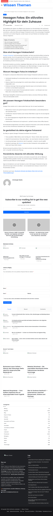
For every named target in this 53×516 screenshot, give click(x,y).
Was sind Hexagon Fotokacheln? (12, 42)
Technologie (6, 444)
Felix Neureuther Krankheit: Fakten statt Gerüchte (37, 467)
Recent (25, 309)
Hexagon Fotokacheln (8, 55)
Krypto (5, 429)
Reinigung (6, 436)
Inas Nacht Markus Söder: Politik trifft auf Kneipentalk (38, 472)
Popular (9, 309)
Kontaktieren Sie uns (47, 511)
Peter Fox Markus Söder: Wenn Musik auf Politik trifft (38, 487)
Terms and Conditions (29, 511)
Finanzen (6, 417)
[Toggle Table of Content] (25, 40)
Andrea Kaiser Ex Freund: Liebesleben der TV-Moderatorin (39, 459)
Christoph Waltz (9, 25)
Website (29, 293)
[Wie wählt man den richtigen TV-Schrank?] (26, 250)
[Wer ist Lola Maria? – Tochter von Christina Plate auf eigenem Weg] (7, 334)
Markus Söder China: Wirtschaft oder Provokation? (38, 482)
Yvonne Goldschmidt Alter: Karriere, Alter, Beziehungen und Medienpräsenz (31, 314)
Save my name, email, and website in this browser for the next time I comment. (21, 298)
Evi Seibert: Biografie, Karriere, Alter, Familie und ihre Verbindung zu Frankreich (26, 1)
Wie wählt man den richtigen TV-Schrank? (25, 256)
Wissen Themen (25, 509)
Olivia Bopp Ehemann (32, 484)
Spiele (5, 440)
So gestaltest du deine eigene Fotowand (14, 46)
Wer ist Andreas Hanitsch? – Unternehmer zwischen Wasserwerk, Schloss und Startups (37, 393)
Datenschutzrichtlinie (14, 511)
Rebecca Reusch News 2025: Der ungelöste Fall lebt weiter (39, 489)
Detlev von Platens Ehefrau (33, 465)
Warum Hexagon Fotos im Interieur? (13, 43)
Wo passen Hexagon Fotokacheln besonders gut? (16, 45)
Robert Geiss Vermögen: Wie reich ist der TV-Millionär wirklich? (38, 492)
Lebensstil (6, 431)
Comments (43, 309)
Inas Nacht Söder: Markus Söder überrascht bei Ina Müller (39, 474)
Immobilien (6, 425)
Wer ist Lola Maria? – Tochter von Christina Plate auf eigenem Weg (28, 332)
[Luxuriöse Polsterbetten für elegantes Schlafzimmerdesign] (43, 251)
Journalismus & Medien (9, 427)
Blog (5, 412)
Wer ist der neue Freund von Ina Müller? (35, 495)
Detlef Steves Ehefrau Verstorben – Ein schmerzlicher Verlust (38, 462)
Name (4, 288)
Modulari (21, 143)
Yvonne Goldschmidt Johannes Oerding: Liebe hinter (38, 503)
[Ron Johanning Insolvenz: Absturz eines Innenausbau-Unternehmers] (7, 328)
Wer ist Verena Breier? (32, 497)
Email (4, 293)
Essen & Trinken (7, 414)
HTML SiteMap (38, 511)
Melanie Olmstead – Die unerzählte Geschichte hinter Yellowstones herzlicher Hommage (37, 369)
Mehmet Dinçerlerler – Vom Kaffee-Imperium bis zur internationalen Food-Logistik (13, 392)
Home (5, 11)
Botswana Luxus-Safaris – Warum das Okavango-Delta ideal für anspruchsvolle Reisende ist (13, 369)
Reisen (5, 438)
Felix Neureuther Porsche (33, 469)
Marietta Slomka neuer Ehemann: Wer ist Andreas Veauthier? (37, 480)
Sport (5, 442)
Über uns (22, 511)
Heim (8, 11)
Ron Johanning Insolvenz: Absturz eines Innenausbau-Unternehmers (29, 326)
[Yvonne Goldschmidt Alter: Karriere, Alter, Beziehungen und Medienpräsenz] (7, 316)
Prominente (6, 434)
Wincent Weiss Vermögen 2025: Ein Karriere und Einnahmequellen (37, 500)
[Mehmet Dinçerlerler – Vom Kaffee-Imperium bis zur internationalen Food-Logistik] (14, 382)
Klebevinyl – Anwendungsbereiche (8, 257)
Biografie (6, 410)
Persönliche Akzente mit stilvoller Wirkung (14, 48)
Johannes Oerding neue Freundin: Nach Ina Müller (38, 476)
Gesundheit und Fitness (9, 421)
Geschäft (6, 419)
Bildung (5, 408)
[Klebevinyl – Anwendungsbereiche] (10, 251)
